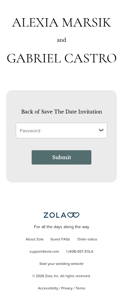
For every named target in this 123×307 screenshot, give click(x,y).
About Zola (34, 239)
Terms (80, 288)
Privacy (67, 288)
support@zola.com (44, 252)
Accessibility (48, 288)
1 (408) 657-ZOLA (79, 252)
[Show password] (101, 130)
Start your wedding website (61, 264)
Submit (61, 157)
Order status (87, 239)
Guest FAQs (60, 239)
